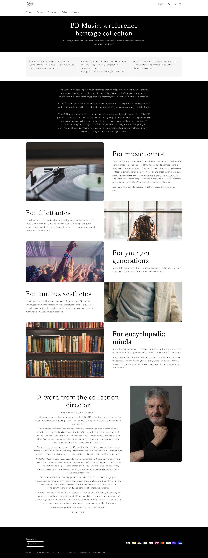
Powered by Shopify (45, 552)
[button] (40, 11)
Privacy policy (72, 552)
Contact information (99, 552)
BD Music (35, 552)
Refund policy (59, 552)
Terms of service (84, 552)
